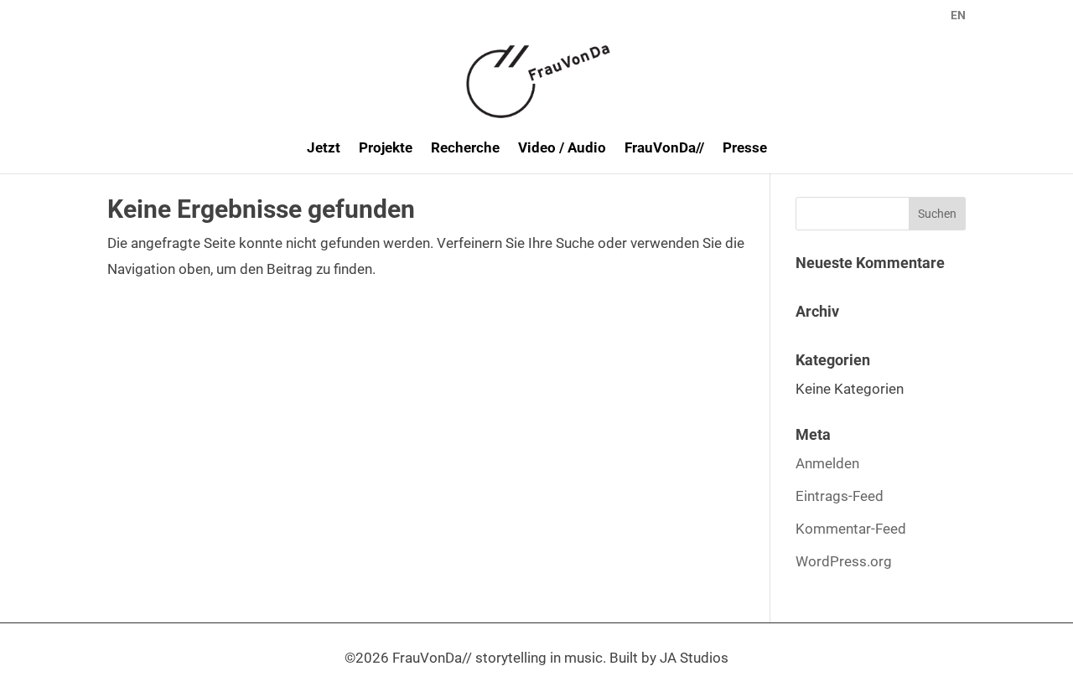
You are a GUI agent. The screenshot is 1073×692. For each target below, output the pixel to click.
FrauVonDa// (664, 149)
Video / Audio (562, 149)
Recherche (465, 149)
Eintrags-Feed (840, 496)
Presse (745, 149)
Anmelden (827, 463)
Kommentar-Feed (851, 528)
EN (958, 15)
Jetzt (323, 149)
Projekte (385, 149)
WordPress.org (844, 561)
